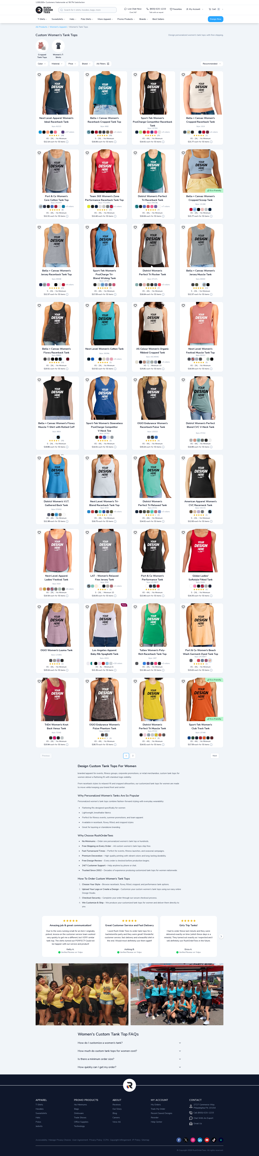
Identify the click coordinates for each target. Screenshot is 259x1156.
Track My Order (158, 1108)
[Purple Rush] (62, 132)
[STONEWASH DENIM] (196, 359)
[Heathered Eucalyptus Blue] (136, 284)
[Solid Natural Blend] (188, 132)
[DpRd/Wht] (200, 737)
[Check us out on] (199, 1140)
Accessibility (41, 1139)
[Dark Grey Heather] (100, 132)
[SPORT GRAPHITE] (107, 206)
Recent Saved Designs (161, 1113)
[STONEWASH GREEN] (208, 359)
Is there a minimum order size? (96, 1059)
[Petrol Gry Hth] (54, 660)
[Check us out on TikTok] (214, 1140)
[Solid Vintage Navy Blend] (184, 132)
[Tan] (103, 359)
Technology (79, 1126)
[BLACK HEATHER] (52, 359)
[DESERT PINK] (40, 589)
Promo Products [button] (125, 19)
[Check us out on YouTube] (207, 1140)
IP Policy (136, 1139)
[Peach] (210, 660)
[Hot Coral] (148, 132)
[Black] (44, 132)
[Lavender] (107, 359)
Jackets (39, 1126)
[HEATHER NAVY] (103, 132)
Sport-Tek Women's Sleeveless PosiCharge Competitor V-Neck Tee (104, 427)
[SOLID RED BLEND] (203, 132)
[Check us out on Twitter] (185, 1140)
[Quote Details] (67, 141)
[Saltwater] (92, 586)
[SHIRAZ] (52, 589)
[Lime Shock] (140, 132)
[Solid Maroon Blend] (207, 132)
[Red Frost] (148, 206)
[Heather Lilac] (198, 511)
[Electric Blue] (156, 437)
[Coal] (191, 660)
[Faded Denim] (202, 660)
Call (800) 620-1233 (204, 1112)
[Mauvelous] (111, 586)
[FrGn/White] (193, 737)
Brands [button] (142, 19)
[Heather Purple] (148, 663)
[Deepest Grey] (144, 511)
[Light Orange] (47, 132)
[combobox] (88, 10)
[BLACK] (92, 206)
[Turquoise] (40, 132)
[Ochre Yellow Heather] (156, 735)
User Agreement (80, 1139)
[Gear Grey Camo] (106, 735)
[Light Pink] (111, 359)
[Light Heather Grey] (191, 440)
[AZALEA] (194, 586)
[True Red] (144, 132)
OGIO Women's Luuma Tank (56, 650)
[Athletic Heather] (40, 206)
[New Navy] (48, 514)
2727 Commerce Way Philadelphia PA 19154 (205, 1106)
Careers (116, 1117)
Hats (38, 1117)
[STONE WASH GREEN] (59, 589)
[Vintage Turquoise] (88, 511)
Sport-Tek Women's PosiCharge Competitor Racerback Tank (152, 121)
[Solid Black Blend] (92, 132)
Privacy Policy (95, 1139)
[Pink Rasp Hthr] (113, 284)
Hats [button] (72, 19)
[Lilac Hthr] (58, 660)
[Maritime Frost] (159, 511)
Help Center (156, 1121)
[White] (59, 132)
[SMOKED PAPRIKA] (193, 359)
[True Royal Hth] (106, 284)
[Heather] (107, 586)
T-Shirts (39, 1104)
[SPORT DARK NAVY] (96, 206)
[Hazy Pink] (144, 362)
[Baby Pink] (99, 663)
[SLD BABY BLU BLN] (194, 209)
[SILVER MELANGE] (62, 737)
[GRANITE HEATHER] (88, 586)
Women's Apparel (58, 26)
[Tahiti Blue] (100, 511)
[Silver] (112, 437)
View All (117, 1121)
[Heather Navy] (152, 663)
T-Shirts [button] (41, 19)
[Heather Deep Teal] (88, 132)
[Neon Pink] (155, 132)
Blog (115, 1113)
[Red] (55, 206)
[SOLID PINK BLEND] (202, 209)
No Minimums (80, 1104)
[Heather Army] (191, 511)
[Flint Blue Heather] (148, 735)
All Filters (101, 63)
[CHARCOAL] (200, 359)
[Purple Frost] (155, 206)
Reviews (117, 1104)
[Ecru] (136, 362)
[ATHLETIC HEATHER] (206, 209)
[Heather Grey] (55, 589)
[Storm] (152, 362)
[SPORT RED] (111, 206)
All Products (41, 26)
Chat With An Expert (203, 1118)
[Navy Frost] (155, 284)
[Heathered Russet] (160, 735)
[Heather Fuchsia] (155, 663)
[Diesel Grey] (50, 660)
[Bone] (148, 362)
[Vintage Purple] (107, 511)
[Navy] (44, 206)
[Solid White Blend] (196, 132)
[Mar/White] (211, 737)
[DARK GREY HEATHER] (45, 359)
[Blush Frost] (144, 284)
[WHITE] (100, 206)
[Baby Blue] (107, 663)
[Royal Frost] (144, 206)
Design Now (215, 19)
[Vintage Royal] (103, 511)
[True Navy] (136, 132)
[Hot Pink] (55, 132)
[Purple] (152, 132)
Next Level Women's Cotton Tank (104, 348)
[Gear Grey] (148, 437)
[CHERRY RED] (202, 586)
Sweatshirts (41, 1113)
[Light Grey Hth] (98, 284)
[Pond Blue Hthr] (102, 284)
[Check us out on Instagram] (192, 1140)
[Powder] (155, 362)
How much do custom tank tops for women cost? (107, 1051)
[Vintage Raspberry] (206, 660)
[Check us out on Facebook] (178, 1140)
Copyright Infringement (120, 1139)
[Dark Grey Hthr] (110, 284)
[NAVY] (40, 284)
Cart (215, 9)
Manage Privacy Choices (59, 1139)
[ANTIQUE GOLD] (44, 589)
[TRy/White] (189, 737)
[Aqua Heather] (152, 511)
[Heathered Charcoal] (202, 440)
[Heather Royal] (144, 663)
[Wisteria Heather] (144, 735)
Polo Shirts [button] (86, 19)
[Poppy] (198, 660)
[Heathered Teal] (136, 206)
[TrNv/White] (196, 737)
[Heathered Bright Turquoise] (56, 514)
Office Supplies (81, 1121)
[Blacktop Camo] (102, 735)
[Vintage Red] (92, 511)
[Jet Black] (48, 206)
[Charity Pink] (48, 284)
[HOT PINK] (54, 737)
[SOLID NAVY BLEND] (200, 132)
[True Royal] (104, 437)
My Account (194, 9)
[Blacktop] (152, 437)
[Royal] (52, 206)
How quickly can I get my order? (97, 1067)
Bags (76, 1108)
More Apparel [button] (104, 19)
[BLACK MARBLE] (60, 359)
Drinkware (79, 1113)
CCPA (106, 1139)
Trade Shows (80, 1117)
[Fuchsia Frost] (152, 206)
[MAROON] (67, 359)
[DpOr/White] (204, 737)
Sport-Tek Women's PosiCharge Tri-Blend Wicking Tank (104, 274)
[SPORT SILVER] (103, 206)
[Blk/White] (208, 737)
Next (215, 755)
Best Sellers (158, 19)
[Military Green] (111, 511)
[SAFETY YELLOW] (88, 206)
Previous (46, 755)
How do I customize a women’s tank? (100, 1043)
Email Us (198, 1123)
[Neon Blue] (63, 206)
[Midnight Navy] (51, 132)
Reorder (155, 1117)
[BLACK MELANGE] (50, 737)
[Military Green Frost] (148, 284)
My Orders (156, 1104)
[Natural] (59, 284)
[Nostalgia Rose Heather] (194, 440)
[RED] (63, 284)
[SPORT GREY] (206, 586)
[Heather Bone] (194, 511)
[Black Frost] (140, 284)
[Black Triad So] (95, 284)
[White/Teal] (92, 663)
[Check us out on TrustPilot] (221, 1140)
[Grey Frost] (60, 514)
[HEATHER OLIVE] (107, 132)
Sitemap (145, 1139)
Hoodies (40, 1108)
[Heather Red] (96, 132)
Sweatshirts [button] (57, 19)
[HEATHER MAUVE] (111, 132)
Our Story (117, 1108)
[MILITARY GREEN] (196, 284)
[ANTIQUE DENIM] (189, 359)
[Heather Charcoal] (202, 511)
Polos (38, 1121)
